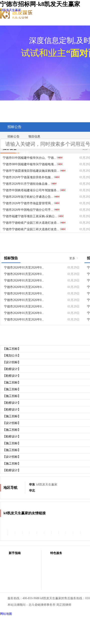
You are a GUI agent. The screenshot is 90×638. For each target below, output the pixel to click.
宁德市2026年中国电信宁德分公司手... (28, 210)
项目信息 (34, 136)
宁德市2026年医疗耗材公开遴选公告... (28, 196)
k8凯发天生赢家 (10, 10)
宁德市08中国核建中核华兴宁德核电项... (29, 164)
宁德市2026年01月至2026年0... (24, 267)
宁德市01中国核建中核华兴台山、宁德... (29, 158)
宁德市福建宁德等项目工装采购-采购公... (30, 216)
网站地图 (6, 614)
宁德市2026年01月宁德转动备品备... (26, 184)
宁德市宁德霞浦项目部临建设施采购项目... (31, 170)
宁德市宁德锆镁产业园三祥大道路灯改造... (31, 222)
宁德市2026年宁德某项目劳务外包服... (28, 177)
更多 (73, 258)
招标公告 (15, 127)
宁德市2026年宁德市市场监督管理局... (28, 203)
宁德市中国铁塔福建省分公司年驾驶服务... (31, 190)
